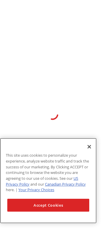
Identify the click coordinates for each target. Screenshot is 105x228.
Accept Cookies (48, 205)
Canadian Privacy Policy (65, 184)
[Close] (89, 146)
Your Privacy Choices (36, 189)
